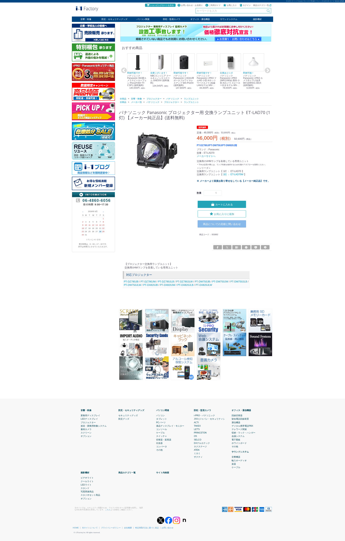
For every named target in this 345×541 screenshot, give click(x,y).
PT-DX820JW (167, 285)
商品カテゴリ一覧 (261, 5)
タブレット (161, 419)
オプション (86, 436)
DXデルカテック (202, 443)
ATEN (196, 450)
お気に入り (232, 5)
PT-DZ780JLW (184, 281)
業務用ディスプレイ (90, 415)
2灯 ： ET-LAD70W (233, 174)
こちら (108, 510)
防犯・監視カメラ (171, 19)
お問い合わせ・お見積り (192, 5)
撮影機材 (257, 19)
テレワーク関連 (239, 429)
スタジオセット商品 (90, 495)
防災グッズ (123, 419)
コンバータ (161, 446)
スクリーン (86, 432)
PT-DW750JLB (238, 281)
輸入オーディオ (239, 460)
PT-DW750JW (220, 281)
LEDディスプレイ (89, 419)
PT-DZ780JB (131, 281)
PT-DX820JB (150, 285)
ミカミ (197, 453)
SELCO (197, 439)
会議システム (238, 436)
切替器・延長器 (163, 439)
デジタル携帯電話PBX (242, 425)
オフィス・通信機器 (200, 19)
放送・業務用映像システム (94, 425)
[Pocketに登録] (255, 247)
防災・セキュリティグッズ (114, 19)
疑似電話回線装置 (240, 419)
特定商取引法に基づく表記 (147, 528)
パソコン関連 (143, 19)
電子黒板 (236, 439)
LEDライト (86, 485)
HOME (76, 528)
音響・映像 (85, 19)
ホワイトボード (239, 443)
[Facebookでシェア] (217, 247)
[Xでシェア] (227, 247)
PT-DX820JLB (185, 285)
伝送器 (159, 443)
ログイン (247, 5)
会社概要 (128, 528)
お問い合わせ (167, 528)
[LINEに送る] (265, 247)
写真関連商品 (87, 491)
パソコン (160, 415)
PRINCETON (200, 432)
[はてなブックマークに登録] (236, 247)
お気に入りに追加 (224, 213)
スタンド (85, 488)
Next (267, 70)
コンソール (161, 429)
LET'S (197, 429)
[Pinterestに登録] (246, 247)
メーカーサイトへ (206, 156)
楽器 (234, 464)
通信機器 (236, 422)
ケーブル (160, 432)
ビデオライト (87, 478)
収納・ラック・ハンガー (243, 432)
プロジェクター (88, 422)
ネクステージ (200, 446)
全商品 (123, 98)
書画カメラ (86, 429)
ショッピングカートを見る (162, 5)
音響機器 (236, 457)
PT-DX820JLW (204, 285)
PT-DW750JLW (132, 285)
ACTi (196, 422)
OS (195, 436)
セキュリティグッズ (128, 415)
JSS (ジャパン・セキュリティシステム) (213, 419)
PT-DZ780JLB (166, 281)
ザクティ (198, 457)
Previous (123, 70)
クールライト (87, 481)
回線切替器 (237, 415)
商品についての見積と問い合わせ (222, 224)
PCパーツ (161, 422)
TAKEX (197, 425)
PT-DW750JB (202, 281)
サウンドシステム (228, 19)
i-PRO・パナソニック (204, 415)
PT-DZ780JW (148, 281)
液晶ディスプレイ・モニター (170, 425)
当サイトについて (90, 528)
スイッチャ (161, 436)
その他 (159, 450)
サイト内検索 (162, 472)
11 (90, 225)
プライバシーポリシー (111, 528)
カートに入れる (224, 204)
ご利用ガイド (215, 5)
